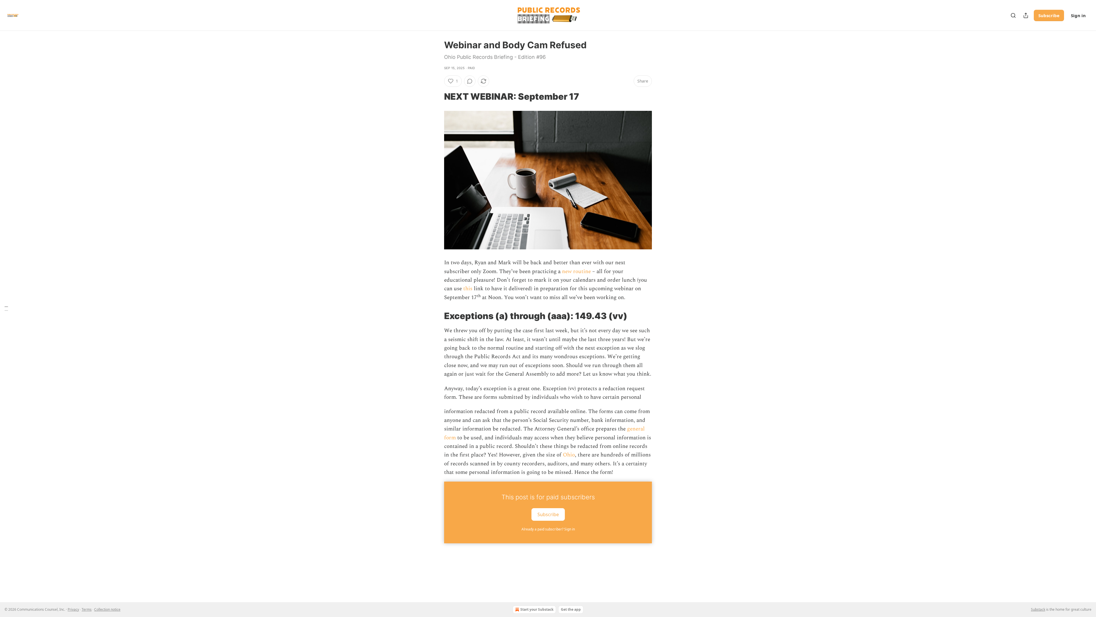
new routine (576, 271)
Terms (87, 609)
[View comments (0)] (470, 81)
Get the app (571, 609)
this (467, 289)
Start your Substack (536, 609)
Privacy (73, 609)
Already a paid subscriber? (548, 529)
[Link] (436, 96)
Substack (1038, 609)
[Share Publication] (1025, 15)
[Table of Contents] (6, 308)
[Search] (1013, 15)
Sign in (1078, 15)
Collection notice (107, 609)
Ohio (569, 455)
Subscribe (1048, 15)
